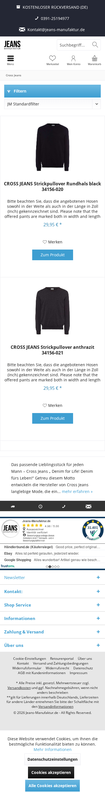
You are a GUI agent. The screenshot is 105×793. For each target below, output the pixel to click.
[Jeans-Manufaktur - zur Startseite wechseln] (26, 44)
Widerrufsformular (26, 668)
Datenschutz (83, 668)
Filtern (19, 91)
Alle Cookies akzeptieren (52, 785)
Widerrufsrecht (57, 668)
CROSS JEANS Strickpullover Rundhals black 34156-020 (52, 186)
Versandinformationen (55, 706)
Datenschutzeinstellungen (52, 759)
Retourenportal (62, 658)
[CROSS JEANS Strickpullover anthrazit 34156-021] (52, 310)
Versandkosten (19, 687)
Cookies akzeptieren (51, 772)
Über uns (85, 658)
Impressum (78, 673)
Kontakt (23, 663)
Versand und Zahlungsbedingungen (60, 663)
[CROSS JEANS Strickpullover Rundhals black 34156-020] (52, 147)
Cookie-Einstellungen (29, 658)
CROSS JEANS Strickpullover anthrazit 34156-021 (52, 350)
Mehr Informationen (53, 749)
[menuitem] (94, 60)
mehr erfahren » (77, 491)
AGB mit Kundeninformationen (42, 673)
